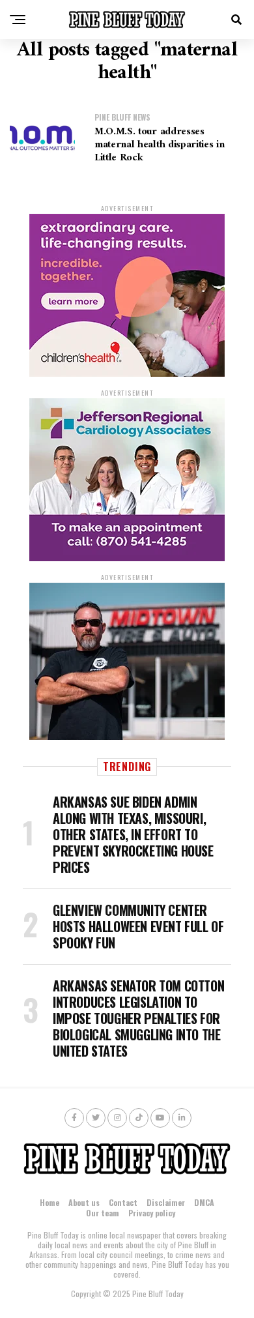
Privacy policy (151, 1212)
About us (84, 1202)
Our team (102, 1212)
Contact (123, 1202)
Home (49, 1202)
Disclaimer (166, 1202)
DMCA (204, 1202)
